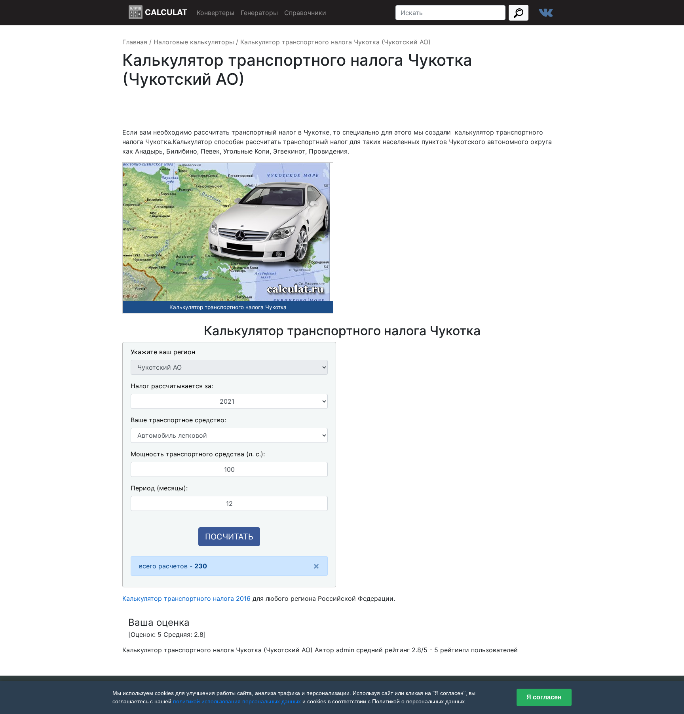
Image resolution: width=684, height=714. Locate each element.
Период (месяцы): (159, 488)
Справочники (305, 13)
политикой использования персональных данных (237, 701)
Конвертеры (215, 13)
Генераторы (259, 13)
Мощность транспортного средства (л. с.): (198, 454)
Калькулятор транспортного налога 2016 (186, 598)
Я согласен (544, 697)
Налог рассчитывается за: (172, 386)
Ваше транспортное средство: (178, 420)
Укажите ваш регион (163, 352)
